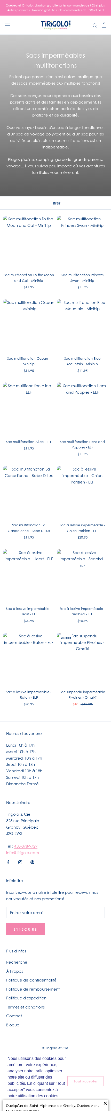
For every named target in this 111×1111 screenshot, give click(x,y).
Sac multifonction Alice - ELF (29, 442)
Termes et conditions (25, 1007)
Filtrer (55, 203)
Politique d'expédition (26, 998)
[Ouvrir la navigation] (7, 25)
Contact (14, 1015)
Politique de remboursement (33, 989)
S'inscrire (25, 929)
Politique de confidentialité (31, 980)
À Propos (14, 971)
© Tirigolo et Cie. (55, 1048)
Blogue (12, 1025)
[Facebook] (8, 862)
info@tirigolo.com (22, 852)
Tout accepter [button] (85, 1081)
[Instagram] (20, 862)
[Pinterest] (32, 862)
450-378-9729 (25, 846)
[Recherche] (95, 25)
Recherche (16, 962)
